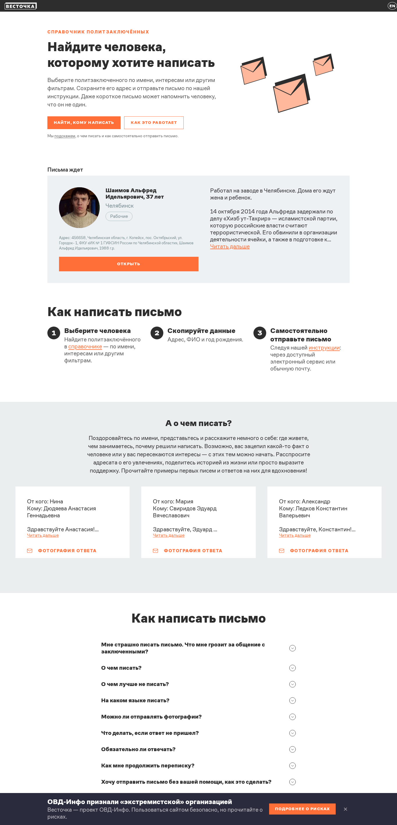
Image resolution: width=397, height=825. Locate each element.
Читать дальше (230, 246)
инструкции (324, 347)
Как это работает (154, 122)
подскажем (64, 135)
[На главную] (21, 6)
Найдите (74, 46)
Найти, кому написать (84, 122)
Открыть (129, 263)
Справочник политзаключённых (98, 32)
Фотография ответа (67, 550)
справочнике (85, 346)
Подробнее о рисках (302, 808)
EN (392, 5)
